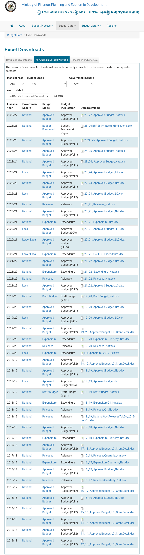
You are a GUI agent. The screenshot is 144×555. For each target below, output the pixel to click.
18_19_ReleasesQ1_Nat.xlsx (101, 409)
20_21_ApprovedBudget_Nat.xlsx (104, 211)
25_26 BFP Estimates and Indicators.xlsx (108, 125)
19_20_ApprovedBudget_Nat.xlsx (104, 306)
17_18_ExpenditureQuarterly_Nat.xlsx (106, 437)
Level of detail (14, 90)
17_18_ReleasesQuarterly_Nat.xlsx (105, 455)
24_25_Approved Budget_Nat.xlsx (104, 150)
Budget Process (41, 25)
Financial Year (14, 77)
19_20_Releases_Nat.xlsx (99, 345)
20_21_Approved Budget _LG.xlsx (104, 228)
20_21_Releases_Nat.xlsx (99, 204)
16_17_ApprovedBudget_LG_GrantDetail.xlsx (107, 490)
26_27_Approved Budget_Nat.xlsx (104, 115)
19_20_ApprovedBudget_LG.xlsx (103, 317)
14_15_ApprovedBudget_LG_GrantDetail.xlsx (107, 522)
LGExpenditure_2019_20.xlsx (101, 352)
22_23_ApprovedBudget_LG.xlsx (103, 193)
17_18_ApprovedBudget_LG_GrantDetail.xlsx (107, 448)
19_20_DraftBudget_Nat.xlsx (101, 296)
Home (12, 26)
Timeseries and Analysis (84, 60)
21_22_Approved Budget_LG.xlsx (104, 285)
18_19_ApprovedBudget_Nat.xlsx (104, 370)
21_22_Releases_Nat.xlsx (99, 278)
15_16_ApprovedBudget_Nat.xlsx (104, 497)
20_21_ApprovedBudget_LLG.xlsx (104, 239)
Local (25, 172)
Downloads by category (19, 60)
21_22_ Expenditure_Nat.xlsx (101, 271)
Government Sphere (81, 77)
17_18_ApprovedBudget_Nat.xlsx (104, 427)
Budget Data (66, 25)
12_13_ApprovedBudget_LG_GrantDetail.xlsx (107, 544)
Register (112, 25)
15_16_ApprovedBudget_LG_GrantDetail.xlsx (107, 512)
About (22, 25)
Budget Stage (35, 77)
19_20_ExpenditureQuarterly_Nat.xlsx (106, 339)
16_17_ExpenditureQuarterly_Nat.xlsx (106, 462)
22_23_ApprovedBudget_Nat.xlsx (104, 182)
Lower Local (29, 239)
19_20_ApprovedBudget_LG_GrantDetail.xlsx (107, 332)
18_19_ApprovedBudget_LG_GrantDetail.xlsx (107, 363)
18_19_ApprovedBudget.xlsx (101, 381)
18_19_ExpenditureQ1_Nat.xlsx (103, 402)
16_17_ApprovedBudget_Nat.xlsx (104, 469)
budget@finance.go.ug (125, 12)
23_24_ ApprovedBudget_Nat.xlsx (104, 161)
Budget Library (90, 25)
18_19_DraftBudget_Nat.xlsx (101, 391)
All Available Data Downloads (52, 59)
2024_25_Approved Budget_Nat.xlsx (106, 140)
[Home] (10, 6)
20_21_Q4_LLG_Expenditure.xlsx (103, 254)
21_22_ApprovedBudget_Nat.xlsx (104, 260)
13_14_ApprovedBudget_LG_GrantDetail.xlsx (107, 533)
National (27, 115)
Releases (47, 204)
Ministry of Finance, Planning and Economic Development (64, 5)
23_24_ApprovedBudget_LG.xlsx (103, 172)
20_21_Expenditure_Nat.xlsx (101, 221)
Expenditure (49, 221)
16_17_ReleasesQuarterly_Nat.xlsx (105, 480)
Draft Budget (50, 296)
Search (58, 95)
